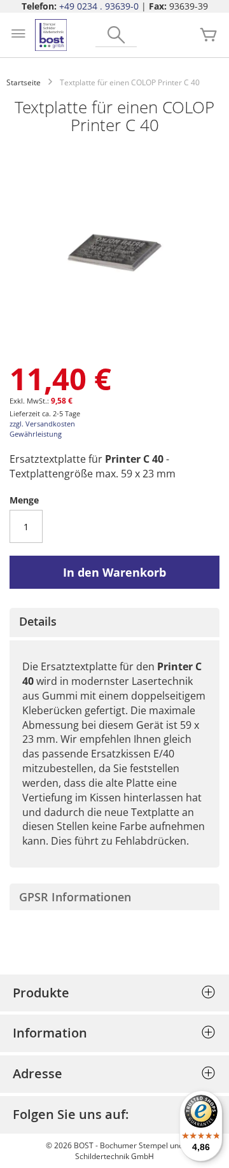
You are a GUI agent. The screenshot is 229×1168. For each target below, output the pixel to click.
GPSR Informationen (75, 896)
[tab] (114, 622)
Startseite (23, 82)
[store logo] (51, 35)
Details (38, 621)
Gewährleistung (36, 434)
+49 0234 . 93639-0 (99, 6)
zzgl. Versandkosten (42, 423)
